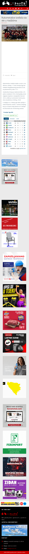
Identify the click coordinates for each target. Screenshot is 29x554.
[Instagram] (16, 8)
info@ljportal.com (11, 548)
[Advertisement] (14, 57)
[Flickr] (13, 8)
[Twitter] (18, 8)
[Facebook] (7, 8)
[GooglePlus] (10, 8)
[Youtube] (21, 8)
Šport (14, 75)
